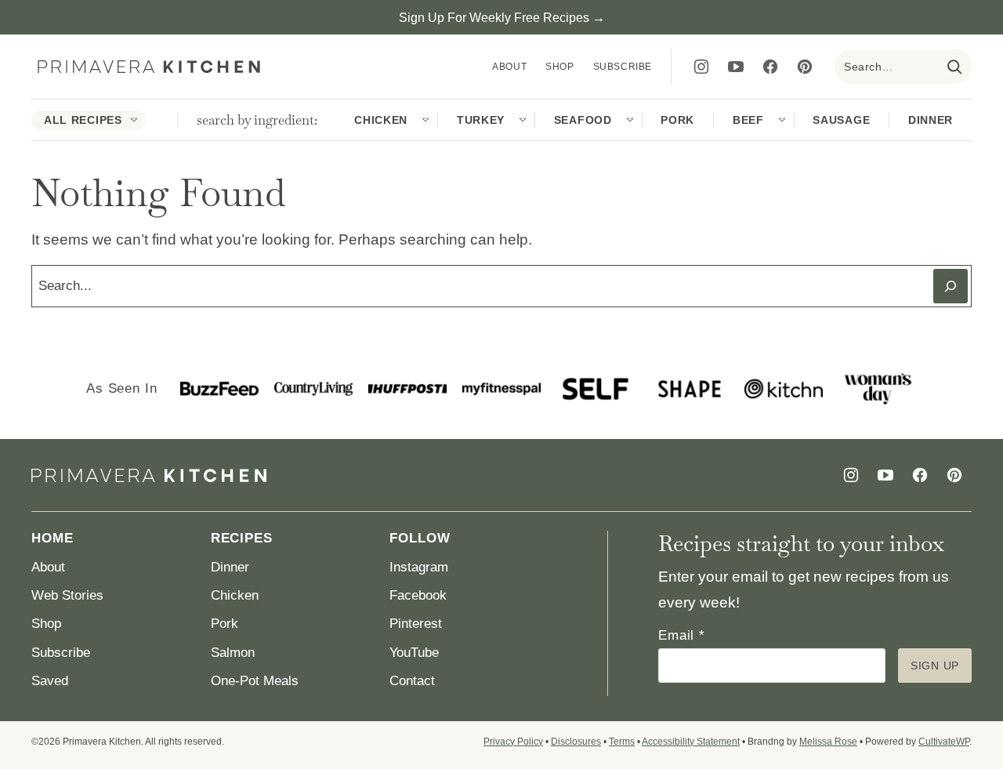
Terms (622, 741)
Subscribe (622, 66)
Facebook (418, 595)
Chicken (380, 120)
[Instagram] (701, 66)
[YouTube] (736, 66)
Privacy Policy (513, 741)
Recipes (242, 538)
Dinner (930, 120)
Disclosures (576, 741)
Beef (748, 120)
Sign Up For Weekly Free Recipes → (502, 17)
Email (681, 635)
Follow (419, 538)
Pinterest (415, 623)
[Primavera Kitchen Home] (148, 67)
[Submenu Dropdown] (134, 120)
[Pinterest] (805, 66)
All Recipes (83, 120)
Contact (412, 680)
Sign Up (935, 665)
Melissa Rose (828, 741)
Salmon (233, 652)
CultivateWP (943, 741)
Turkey (481, 120)
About (509, 66)
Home (52, 538)
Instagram (418, 567)
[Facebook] (770, 66)
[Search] (954, 66)
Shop (559, 66)
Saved (49, 680)
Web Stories (67, 595)
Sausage (841, 120)
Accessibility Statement (691, 741)
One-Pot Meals (255, 680)
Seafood (583, 120)
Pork (677, 120)
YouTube (414, 652)
